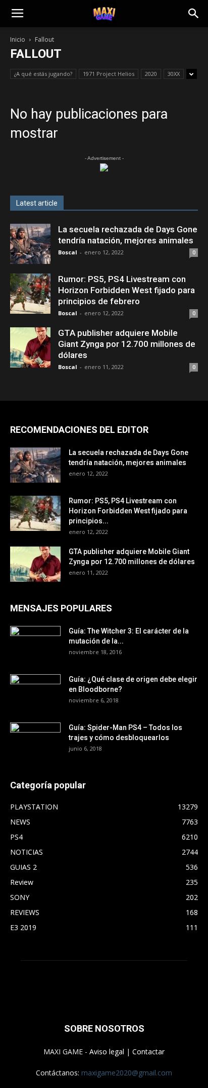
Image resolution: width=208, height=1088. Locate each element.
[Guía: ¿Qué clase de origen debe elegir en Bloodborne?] (35, 688)
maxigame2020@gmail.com (126, 1072)
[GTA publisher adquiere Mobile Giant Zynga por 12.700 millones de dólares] (30, 347)
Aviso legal (106, 1051)
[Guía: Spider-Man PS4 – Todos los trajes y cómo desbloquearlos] (35, 736)
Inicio (17, 39)
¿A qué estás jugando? (43, 73)
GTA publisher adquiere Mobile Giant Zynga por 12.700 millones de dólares (126, 344)
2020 (151, 73)
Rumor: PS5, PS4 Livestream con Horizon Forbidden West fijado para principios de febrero (126, 290)
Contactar (148, 1051)
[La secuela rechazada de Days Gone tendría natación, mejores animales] (30, 244)
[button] (194, 13)
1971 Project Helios (108, 73)
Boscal (67, 252)
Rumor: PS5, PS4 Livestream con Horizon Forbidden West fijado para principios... (128, 511)
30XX (174, 73)
